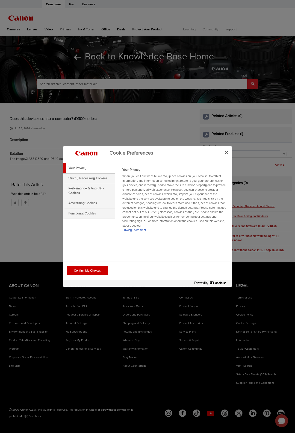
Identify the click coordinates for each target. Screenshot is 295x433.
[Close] (226, 152)
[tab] (89, 168)
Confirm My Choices (87, 270)
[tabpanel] (175, 201)
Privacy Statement (134, 230)
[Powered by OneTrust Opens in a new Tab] (211, 284)
